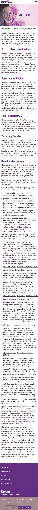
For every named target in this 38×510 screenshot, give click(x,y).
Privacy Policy (5, 471)
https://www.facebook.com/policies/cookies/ (19, 325)
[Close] (35, 499)
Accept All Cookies (24, 507)
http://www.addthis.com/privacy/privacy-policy (19, 374)
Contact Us (4, 467)
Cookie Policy (5, 479)
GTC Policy (4, 475)
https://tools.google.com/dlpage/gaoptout (17, 270)
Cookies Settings (11, 507)
